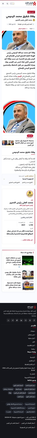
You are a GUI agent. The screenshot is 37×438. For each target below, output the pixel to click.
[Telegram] (12, 320)
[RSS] (8, 320)
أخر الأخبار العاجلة (30, 364)
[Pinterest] (17, 320)
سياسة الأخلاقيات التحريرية (18, 408)
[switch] (12, 3)
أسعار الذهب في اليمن (20, 393)
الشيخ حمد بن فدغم (27, 182)
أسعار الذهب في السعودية (27, 427)
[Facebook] (34, 320)
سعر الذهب (20, 396)
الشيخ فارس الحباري (14, 182)
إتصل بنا (32, 374)
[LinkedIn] (21, 320)
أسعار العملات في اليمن (28, 423)
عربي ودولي (31, 334)
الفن (33, 342)
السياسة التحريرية (30, 377)
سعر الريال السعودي (29, 389)
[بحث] (7, 3)
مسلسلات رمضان (8, 389)
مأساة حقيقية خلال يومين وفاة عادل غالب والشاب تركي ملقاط (13, 274)
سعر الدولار (19, 389)
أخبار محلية (31, 12)
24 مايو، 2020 (12, 24)
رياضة (33, 349)
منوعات (33, 331)
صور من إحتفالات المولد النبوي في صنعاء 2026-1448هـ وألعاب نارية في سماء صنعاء (13, 261)
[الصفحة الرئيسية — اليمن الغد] (30, 3)
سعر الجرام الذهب (30, 385)
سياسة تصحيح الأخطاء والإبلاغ (14, 404)
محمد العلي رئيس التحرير (24, 20)
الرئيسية (32, 357)
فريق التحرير (31, 408)
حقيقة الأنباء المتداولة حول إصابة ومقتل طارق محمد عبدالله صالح (13, 285)
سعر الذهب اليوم (30, 396)
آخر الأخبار (32, 361)
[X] (30, 320)
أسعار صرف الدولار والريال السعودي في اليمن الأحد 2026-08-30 (18, 369)
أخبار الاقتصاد (31, 345)
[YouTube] (25, 320)
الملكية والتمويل (31, 411)
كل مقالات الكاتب (27, 240)
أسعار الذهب (31, 393)
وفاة (10, 393)
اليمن (19, 76)
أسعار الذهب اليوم (18, 385)
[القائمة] (3, 3)
